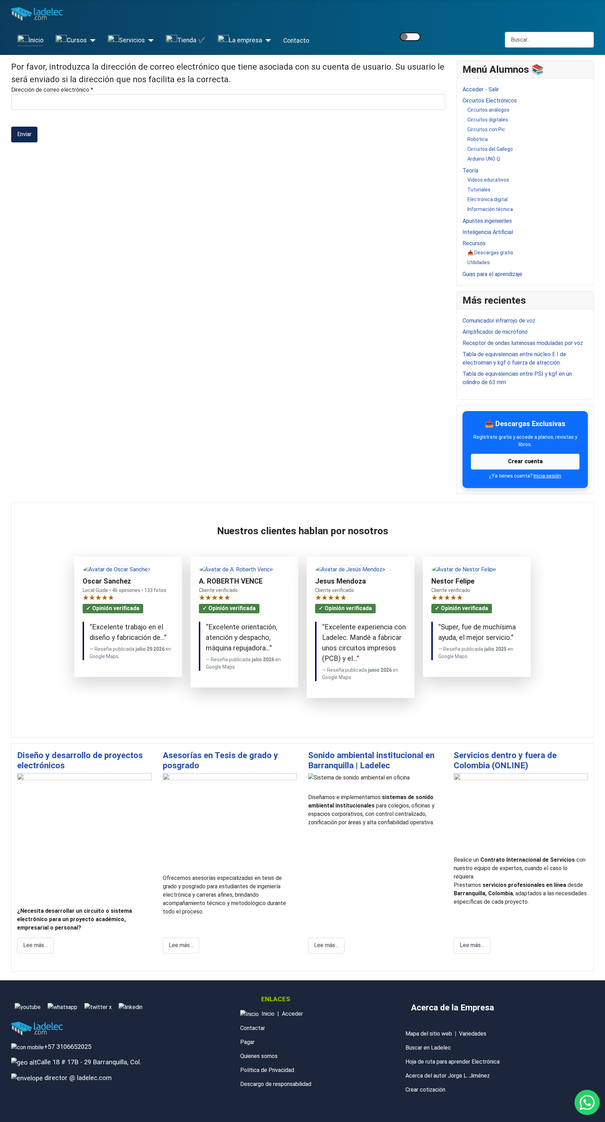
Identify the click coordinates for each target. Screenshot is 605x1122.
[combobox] (549, 40)
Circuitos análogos (488, 110)
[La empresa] (266, 40)
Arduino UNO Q (483, 159)
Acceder (292, 1013)
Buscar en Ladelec (428, 1047)
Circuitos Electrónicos (490, 100)
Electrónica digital (487, 199)
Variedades (472, 1033)
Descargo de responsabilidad (275, 1084)
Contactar (252, 1028)
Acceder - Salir (481, 89)
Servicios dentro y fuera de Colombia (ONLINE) (505, 760)
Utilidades (478, 262)
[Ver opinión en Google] (236, 569)
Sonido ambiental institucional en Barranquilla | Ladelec (371, 760)
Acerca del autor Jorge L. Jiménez (447, 1075)
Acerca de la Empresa (452, 1007)
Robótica (477, 139)
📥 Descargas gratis (490, 252)
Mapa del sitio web (428, 1033)
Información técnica (490, 209)
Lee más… (35, 945)
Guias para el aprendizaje (492, 274)
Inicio (268, 1013)
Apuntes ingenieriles (487, 221)
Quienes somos (259, 1056)
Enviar (24, 134)
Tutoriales (479, 189)
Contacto (296, 40)
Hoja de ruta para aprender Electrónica (452, 1061)
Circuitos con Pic (486, 129)
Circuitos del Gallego (490, 149)
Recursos (474, 243)
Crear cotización (425, 1089)
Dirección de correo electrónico (52, 89)
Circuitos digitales (487, 119)
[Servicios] (149, 40)
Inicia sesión (547, 476)
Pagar (247, 1042)
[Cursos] (91, 40)
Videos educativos (488, 180)
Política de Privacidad (267, 1070)
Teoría (470, 170)
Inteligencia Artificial (488, 232)
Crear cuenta (525, 461)
